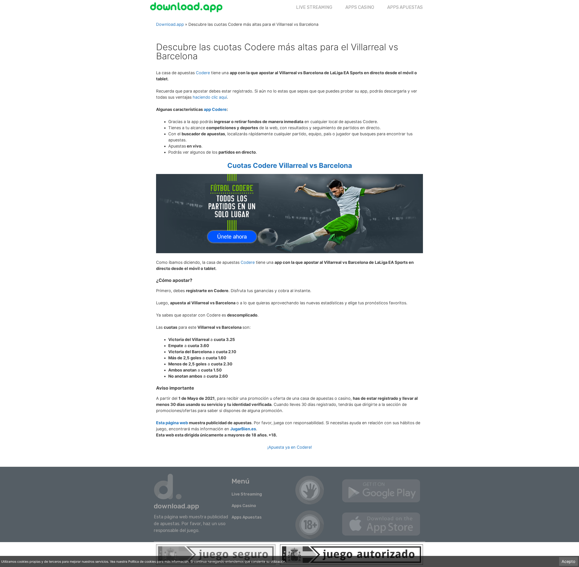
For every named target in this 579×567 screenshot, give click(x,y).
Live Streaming (314, 7)
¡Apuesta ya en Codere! (289, 447)
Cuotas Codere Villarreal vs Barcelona (289, 165)
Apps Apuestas (405, 7)
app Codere (215, 109)
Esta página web (172, 422)
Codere (203, 72)
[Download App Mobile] (187, 7)
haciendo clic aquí (210, 97)
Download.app (170, 24)
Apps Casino (359, 7)
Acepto (568, 561)
